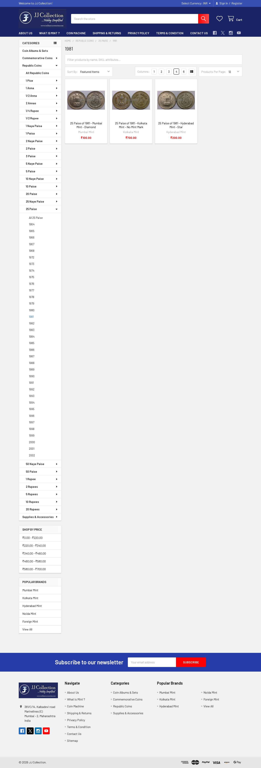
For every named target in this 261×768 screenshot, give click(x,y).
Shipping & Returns (107, 33)
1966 (31, 237)
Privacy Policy (138, 33)
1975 (31, 277)
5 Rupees (32, 494)
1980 (31, 310)
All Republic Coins (37, 73)
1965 (31, 231)
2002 (32, 455)
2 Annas (31, 103)
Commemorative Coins (37, 58)
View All (27, 629)
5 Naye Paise (34, 163)
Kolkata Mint (30, 598)
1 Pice (29, 80)
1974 (31, 270)
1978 (31, 297)
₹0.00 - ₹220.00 (32, 537)
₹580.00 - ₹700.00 (34, 569)
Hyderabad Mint (32, 606)
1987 (31, 356)
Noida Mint (29, 613)
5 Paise (30, 171)
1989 (31, 369)
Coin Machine (76, 33)
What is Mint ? (49, 33)
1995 (31, 409)
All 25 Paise (36, 217)
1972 (31, 257)
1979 (31, 303)
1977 (31, 290)
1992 (31, 389)
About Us (25, 33)
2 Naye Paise (34, 141)
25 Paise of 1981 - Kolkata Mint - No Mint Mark (131, 125)
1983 (31, 329)
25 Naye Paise (35, 201)
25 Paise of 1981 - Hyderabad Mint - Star (176, 125)
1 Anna (30, 88)
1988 (31, 363)
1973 (31, 264)
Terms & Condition (169, 33)
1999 (31, 435)
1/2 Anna (31, 95)
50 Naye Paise (35, 464)
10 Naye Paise (35, 178)
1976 (31, 283)
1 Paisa (30, 133)
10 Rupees (32, 501)
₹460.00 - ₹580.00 (34, 561)
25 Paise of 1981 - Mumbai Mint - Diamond (86, 125)
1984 (32, 336)
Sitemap (72, 740)
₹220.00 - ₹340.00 (34, 545)
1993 (31, 395)
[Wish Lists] (220, 19)
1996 (31, 415)
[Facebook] (214, 32)
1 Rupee (31, 479)
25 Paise (31, 209)
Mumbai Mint (30, 590)
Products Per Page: (213, 71)
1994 (32, 402)
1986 (31, 349)
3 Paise (31, 156)
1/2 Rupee (32, 118)
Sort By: (72, 71)
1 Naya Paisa (34, 126)
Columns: (143, 71)
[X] (222, 32)
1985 (31, 343)
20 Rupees (33, 509)
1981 (31, 316)
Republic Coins (32, 65)
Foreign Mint (30, 621)
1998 (31, 429)
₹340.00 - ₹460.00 (34, 553)
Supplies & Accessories (38, 517)
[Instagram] (230, 32)
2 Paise (30, 148)
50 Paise (31, 471)
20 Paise (31, 193)
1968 (31, 250)
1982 (31, 323)
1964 (32, 224)
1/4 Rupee (32, 110)
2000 (32, 442)
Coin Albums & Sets (35, 50)
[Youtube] (238, 32)
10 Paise (31, 186)
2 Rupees (32, 486)
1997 (31, 422)
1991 (31, 382)
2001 (31, 448)
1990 (31, 376)
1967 (31, 244)
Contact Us (199, 33)
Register (236, 3)
